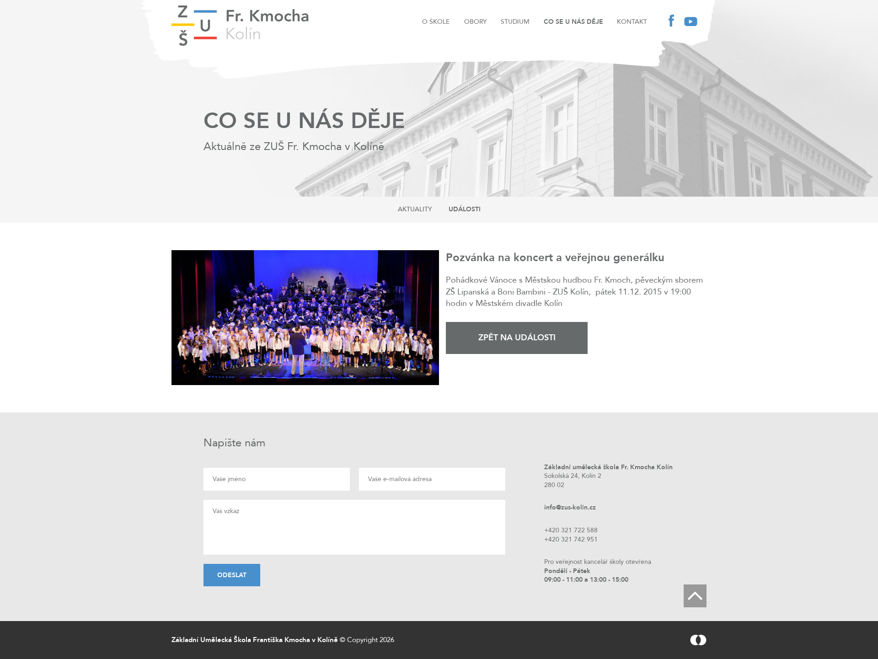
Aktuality (415, 209)
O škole (436, 21)
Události (465, 209)
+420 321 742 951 (571, 539)
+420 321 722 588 (571, 530)
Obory (475, 21)
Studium (515, 21)
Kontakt (632, 21)
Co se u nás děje (573, 21)
